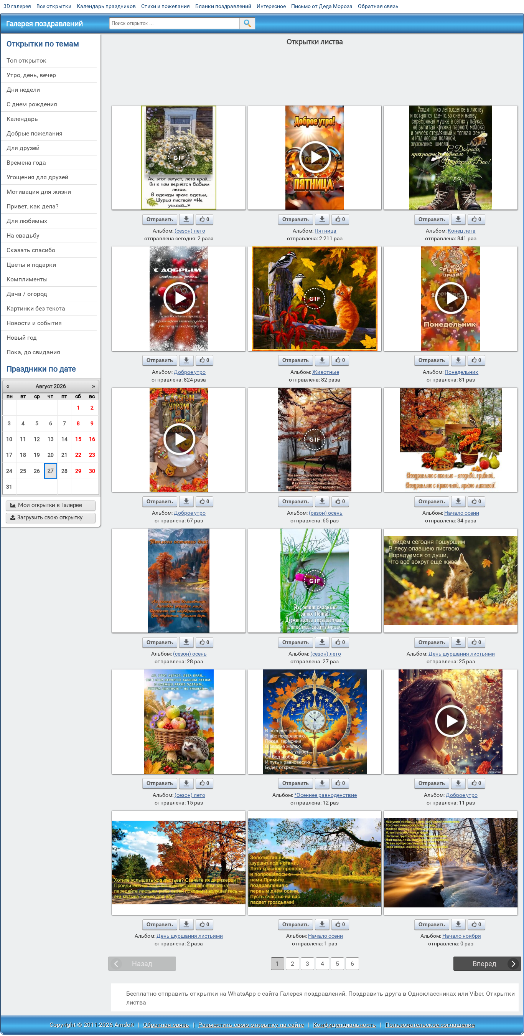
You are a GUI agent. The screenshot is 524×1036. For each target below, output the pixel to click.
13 (51, 439)
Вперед (484, 964)
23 (92, 455)
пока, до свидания (33, 352)
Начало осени (461, 513)
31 (9, 487)
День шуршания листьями (461, 654)
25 (23, 471)
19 (37, 455)
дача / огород (27, 293)
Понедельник (461, 372)
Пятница (325, 231)
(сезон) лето (190, 231)
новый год (22, 337)
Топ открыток (26, 60)
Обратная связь (378, 6)
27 (51, 471)
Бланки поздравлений (223, 6)
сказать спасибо (31, 250)
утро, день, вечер (31, 75)
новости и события (34, 323)
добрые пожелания (35, 133)
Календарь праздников (106, 6)
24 (9, 471)
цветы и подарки (31, 264)
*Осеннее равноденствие (325, 795)
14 (64, 439)
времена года (26, 162)
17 (9, 455)
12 (37, 439)
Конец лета (462, 231)
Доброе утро (190, 372)
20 (51, 455)
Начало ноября (461, 936)
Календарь (22, 118)
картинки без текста (36, 308)
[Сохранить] (186, 219)
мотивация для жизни (39, 191)
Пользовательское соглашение (430, 1024)
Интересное (271, 6)
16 (92, 439)
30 (92, 471)
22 (78, 455)
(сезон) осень (326, 513)
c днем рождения (32, 104)
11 (23, 439)
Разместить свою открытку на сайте (251, 1024)
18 (23, 455)
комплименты (27, 279)
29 (78, 471)
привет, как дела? (33, 206)
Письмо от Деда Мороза (322, 6)
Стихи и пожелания (165, 6)
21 (64, 455)
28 (64, 471)
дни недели (23, 89)
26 (37, 471)
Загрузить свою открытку (46, 518)
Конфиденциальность (344, 1024)
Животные (325, 372)
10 (9, 439)
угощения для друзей (37, 177)
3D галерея (17, 6)
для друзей (23, 148)
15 (78, 439)
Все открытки (53, 6)
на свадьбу (23, 235)
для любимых (27, 221)
